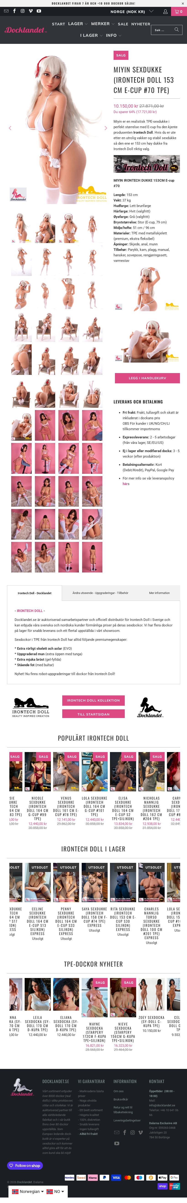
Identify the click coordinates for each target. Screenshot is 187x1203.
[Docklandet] (26, 30)
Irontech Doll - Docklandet (34, 593)
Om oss (119, 1091)
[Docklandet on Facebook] (14, 11)
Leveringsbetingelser (127, 1120)
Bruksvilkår (121, 1099)
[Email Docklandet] (5, 11)
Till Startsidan (94, 714)
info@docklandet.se (162, 1105)
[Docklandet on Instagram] (22, 11)
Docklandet (24, 1182)
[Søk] (176, 30)
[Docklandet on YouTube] (38, 11)
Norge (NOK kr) (129, 11)
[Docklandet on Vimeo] (30, 11)
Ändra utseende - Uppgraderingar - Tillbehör (100, 593)
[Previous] (10, 128)
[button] (78, 24)
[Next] (105, 128)
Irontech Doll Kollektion (93, 700)
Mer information (159, 593)
